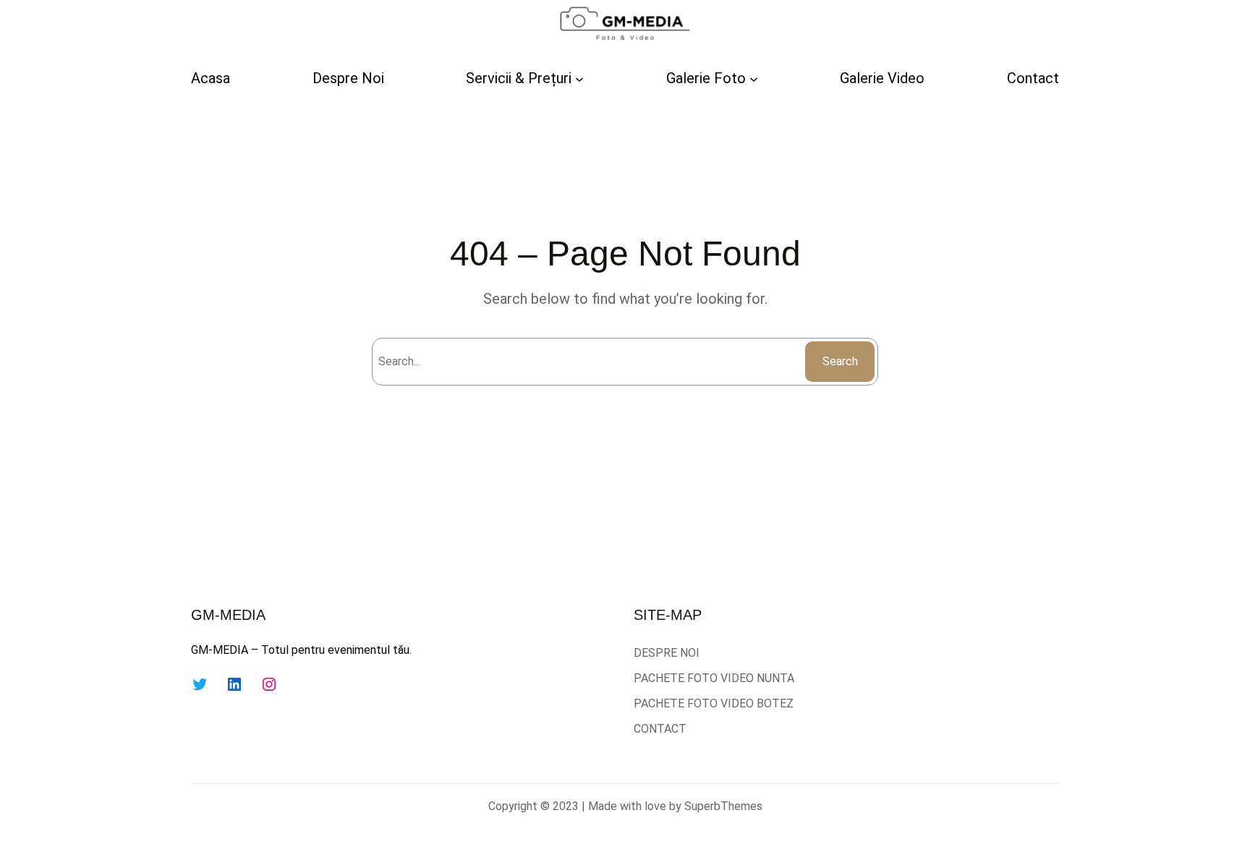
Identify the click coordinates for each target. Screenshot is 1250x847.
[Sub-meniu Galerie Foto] (753, 78)
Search (840, 361)
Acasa (210, 78)
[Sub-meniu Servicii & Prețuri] (579, 78)
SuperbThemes (723, 806)
